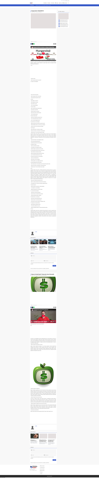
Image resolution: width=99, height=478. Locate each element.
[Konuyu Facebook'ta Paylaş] (31, 43)
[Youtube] (66, 0)
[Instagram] (65, 0)
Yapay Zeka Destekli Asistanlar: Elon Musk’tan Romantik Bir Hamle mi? (64, 21)
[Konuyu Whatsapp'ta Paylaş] (33, 43)
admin (36, 231)
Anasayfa (32, 275)
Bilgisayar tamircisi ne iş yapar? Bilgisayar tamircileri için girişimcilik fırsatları (43, 441)
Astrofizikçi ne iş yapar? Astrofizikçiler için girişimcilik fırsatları (51, 441)
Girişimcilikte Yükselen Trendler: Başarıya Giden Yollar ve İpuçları (34, 247)
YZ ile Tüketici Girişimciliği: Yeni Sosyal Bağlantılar (41, 5)
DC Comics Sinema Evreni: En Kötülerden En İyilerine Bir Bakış (64, 26)
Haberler (34, 275)
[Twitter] (64, 0)
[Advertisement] (43, 34)
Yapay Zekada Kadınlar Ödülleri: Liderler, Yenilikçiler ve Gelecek (43, 247)
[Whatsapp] (67, 0)
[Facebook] (62, 0)
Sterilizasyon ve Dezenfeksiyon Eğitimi (34, 440)
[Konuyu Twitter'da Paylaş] (32, 43)
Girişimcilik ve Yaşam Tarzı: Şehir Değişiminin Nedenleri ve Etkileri (64, 23)
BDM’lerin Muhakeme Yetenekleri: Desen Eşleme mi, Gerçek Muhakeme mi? (51, 247)
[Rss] (68, 0)
